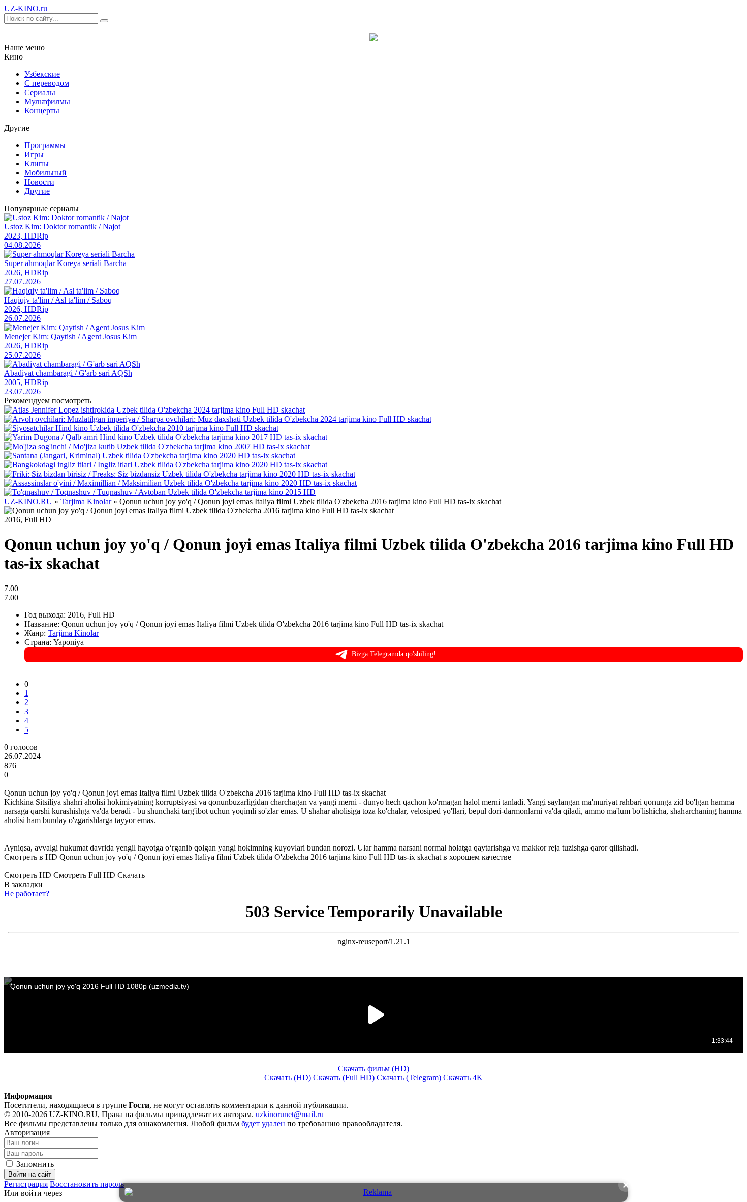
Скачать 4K (463, 1077)
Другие (37, 191)
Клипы (36, 163)
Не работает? (26, 893)
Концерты (41, 110)
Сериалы (39, 92)
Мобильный (45, 172)
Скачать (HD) (287, 1077)
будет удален (263, 1123)
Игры (34, 154)
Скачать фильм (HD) (373, 1068)
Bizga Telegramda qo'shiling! (394, 654)
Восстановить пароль (87, 1184)
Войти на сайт (29, 1174)
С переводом (46, 83)
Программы (45, 145)
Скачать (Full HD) (344, 1077)
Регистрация (26, 1184)
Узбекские (42, 74)
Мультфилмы (47, 101)
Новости (39, 182)
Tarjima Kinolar (73, 633)
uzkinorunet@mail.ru (290, 1114)
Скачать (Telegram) (409, 1077)
